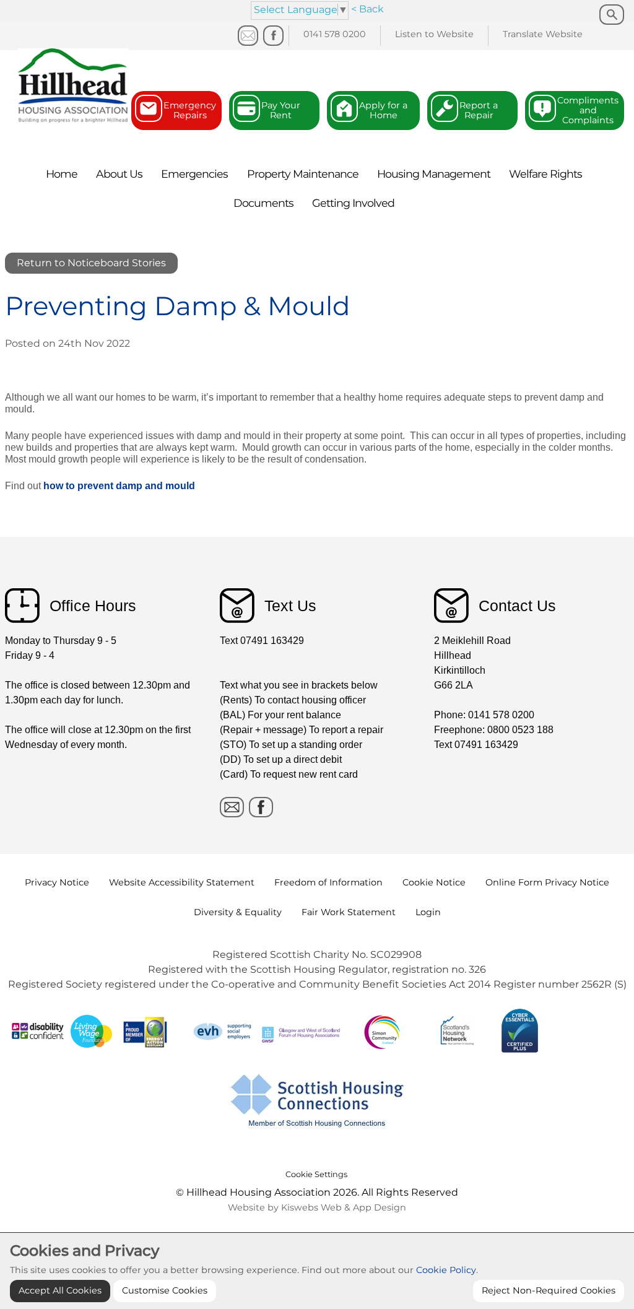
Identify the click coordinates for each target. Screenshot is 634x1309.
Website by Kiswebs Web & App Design (317, 1207)
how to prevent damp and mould (119, 486)
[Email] (232, 807)
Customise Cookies (164, 1290)
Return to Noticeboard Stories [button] (91, 263)
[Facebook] (273, 35)
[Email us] (248, 35)
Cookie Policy (446, 1270)
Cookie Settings (316, 1174)
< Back (367, 9)
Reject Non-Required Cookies (548, 1290)
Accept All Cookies (60, 1290)
